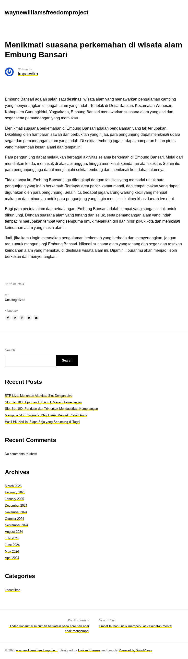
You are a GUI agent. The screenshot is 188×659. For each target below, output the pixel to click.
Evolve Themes (89, 650)
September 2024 (16, 525)
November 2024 (16, 512)
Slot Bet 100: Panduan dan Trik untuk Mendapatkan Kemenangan (51, 408)
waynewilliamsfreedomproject (37, 650)
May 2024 (12, 551)
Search (10, 350)
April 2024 (12, 558)
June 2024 (12, 545)
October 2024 (14, 519)
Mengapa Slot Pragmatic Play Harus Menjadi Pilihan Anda (46, 415)
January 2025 (14, 499)
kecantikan (12, 590)
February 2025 (15, 492)
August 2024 (14, 532)
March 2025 (13, 486)
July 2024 (12, 538)
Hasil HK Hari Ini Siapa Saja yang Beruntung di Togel (42, 422)
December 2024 (16, 505)
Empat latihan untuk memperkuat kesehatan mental (135, 626)
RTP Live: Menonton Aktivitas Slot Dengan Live (38, 396)
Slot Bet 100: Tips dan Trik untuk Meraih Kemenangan (43, 402)
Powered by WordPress (135, 650)
